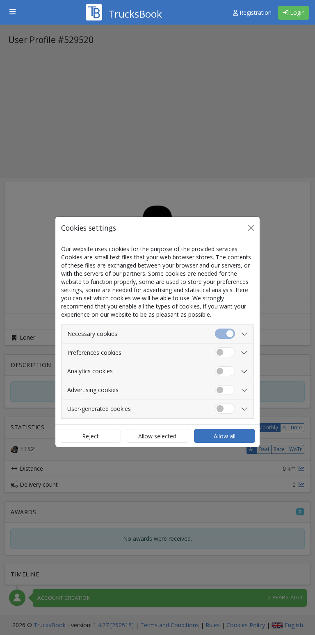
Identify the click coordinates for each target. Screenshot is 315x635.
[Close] (251, 228)
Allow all (224, 436)
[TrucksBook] (124, 2)
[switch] (225, 352)
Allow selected (157, 436)
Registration (255, 12)
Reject (90, 436)
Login (296, 12)
